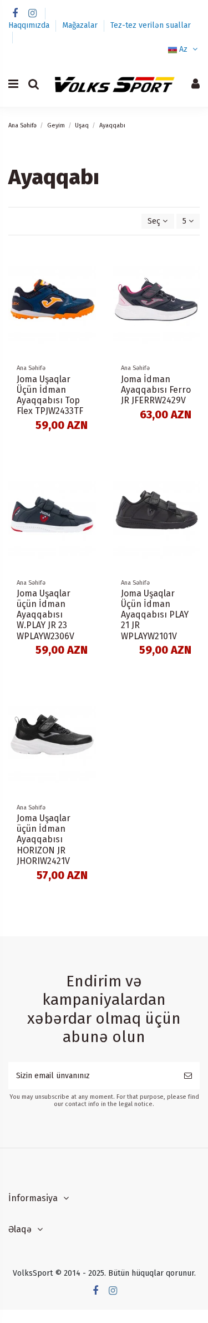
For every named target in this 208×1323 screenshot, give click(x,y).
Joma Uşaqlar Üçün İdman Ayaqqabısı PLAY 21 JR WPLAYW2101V (155, 614)
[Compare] (87, 259)
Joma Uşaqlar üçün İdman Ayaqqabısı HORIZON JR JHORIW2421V (43, 839)
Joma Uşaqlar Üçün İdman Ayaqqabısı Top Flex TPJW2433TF (50, 395)
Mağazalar (81, 25)
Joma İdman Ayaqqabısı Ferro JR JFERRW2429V (156, 390)
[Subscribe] (188, 1075)
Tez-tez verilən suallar (150, 25)
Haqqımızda (30, 25)
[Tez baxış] (87, 279)
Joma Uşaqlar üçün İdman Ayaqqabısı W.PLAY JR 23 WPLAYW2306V (45, 614)
